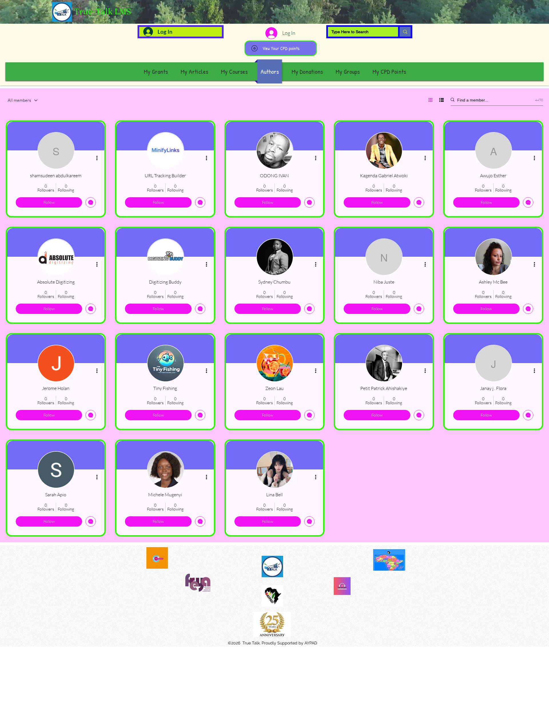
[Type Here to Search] (404, 32)
